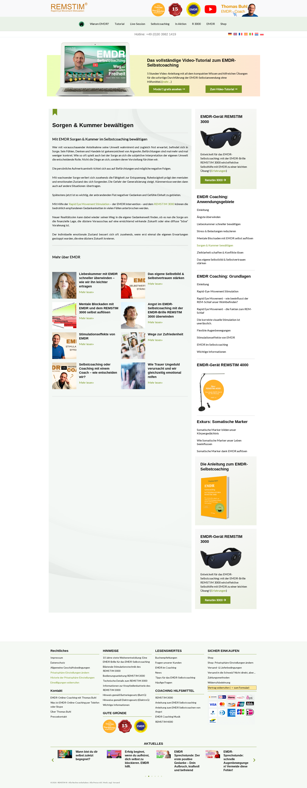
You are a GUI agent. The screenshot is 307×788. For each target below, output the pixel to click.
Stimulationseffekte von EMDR (216, 337)
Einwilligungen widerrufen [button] (64, 682)
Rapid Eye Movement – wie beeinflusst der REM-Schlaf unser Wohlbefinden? (222, 300)
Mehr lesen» (86, 292)
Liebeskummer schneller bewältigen (219, 224)
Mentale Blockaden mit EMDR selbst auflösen (225, 238)
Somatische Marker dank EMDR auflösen (222, 451)
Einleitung (203, 209)
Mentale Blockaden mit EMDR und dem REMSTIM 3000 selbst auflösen (98, 308)
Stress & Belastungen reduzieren (216, 231)
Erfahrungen (218, 170)
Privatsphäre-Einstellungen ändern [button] (69, 672)
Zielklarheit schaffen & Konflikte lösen (220, 252)
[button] (52, 760)
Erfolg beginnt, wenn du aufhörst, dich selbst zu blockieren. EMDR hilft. (137, 759)
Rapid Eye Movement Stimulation (89, 204)
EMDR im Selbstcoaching (212, 344)
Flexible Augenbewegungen (214, 330)
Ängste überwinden (208, 217)
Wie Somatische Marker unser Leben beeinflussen (219, 442)
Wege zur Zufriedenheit (165, 334)
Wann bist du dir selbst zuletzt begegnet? (87, 755)
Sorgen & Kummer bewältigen (215, 245)
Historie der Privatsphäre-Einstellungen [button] (72, 677)
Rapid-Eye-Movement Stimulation (217, 291)
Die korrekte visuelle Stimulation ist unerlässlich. (218, 321)
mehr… (166, 81)
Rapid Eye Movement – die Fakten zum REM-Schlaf (224, 310)
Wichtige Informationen (211, 351)
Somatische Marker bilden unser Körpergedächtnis (216, 431)
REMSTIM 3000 (164, 204)
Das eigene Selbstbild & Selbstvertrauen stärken (221, 261)
